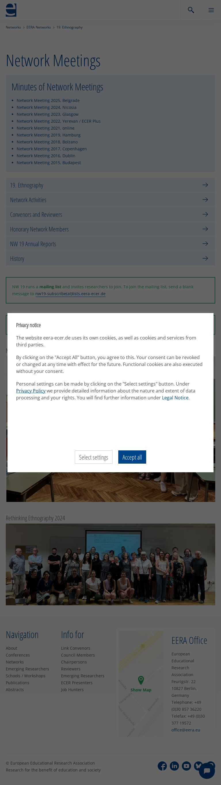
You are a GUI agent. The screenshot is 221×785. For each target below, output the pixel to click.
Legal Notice (175, 398)
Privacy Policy (30, 391)
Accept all (132, 457)
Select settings (93, 457)
